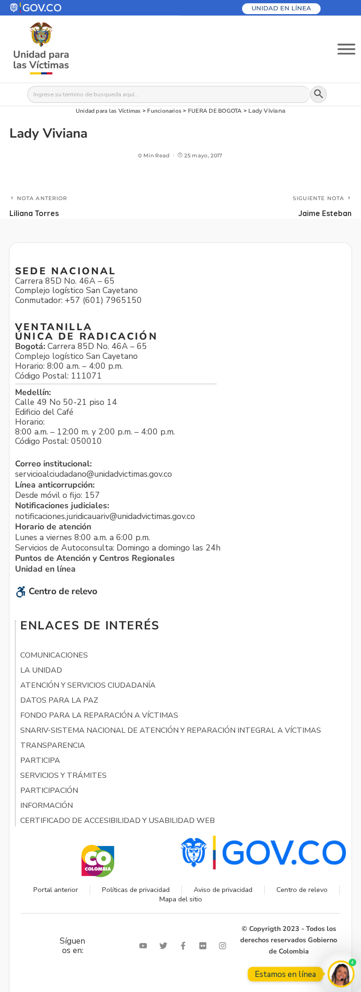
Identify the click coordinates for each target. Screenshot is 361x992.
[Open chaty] (341, 974)
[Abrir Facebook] (185, 946)
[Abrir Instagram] (225, 946)
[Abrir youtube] (145, 946)
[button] (58, 8)
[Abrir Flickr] (205, 946)
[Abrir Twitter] (165, 946)
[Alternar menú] (346, 49)
